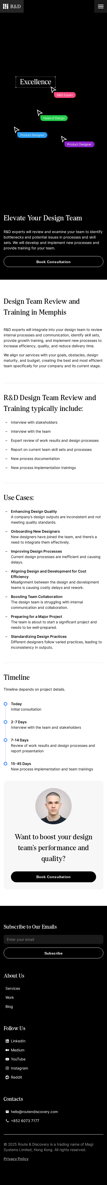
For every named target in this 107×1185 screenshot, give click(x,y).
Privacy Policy (16, 1159)
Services (12, 988)
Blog (9, 1006)
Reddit (16, 1077)
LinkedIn (18, 1041)
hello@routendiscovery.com (34, 1111)
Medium (17, 1050)
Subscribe (53, 953)
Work (9, 997)
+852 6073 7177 (25, 1120)
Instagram (19, 1068)
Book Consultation (53, 262)
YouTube (18, 1059)
